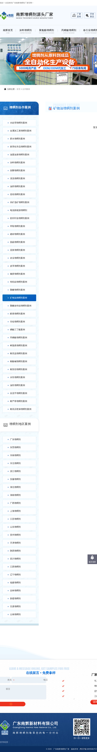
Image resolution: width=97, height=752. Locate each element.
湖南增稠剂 (15, 495)
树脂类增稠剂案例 (18, 345)
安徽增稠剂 (15, 479)
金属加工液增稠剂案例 (20, 131)
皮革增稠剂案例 (17, 266)
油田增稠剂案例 (17, 186)
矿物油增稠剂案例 (18, 298)
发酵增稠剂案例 (17, 170)
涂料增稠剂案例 (17, 162)
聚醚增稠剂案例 (17, 290)
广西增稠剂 (15, 503)
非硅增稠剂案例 (17, 321)
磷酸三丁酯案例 (17, 329)
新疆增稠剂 (15, 598)
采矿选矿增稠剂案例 (19, 202)
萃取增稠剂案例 (17, 226)
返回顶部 (92, 562)
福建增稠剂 (15, 582)
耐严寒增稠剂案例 (18, 401)
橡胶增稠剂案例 (17, 274)
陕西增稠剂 (15, 551)
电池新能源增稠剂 (18, 210)
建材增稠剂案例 (17, 234)
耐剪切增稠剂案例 (18, 369)
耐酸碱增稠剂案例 (18, 361)
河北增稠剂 (15, 463)
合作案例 (26, 89)
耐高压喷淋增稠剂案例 (20, 409)
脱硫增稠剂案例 (17, 242)
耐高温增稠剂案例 (18, 353)
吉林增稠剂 (15, 590)
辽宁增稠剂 (15, 574)
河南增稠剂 (15, 455)
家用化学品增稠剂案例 (20, 146)
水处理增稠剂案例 (18, 123)
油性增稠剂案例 (17, 385)
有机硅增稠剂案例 (18, 282)
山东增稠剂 (15, 527)
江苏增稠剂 (15, 519)
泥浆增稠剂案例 (17, 250)
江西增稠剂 (15, 566)
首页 (18, 89)
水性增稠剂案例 (17, 377)
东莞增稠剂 (15, 447)
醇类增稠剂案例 (17, 313)
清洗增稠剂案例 (17, 178)
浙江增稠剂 (15, 471)
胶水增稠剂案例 (17, 138)
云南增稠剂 (15, 614)
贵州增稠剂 (15, 535)
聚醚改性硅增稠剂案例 (20, 306)
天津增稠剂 (15, 543)
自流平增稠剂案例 (18, 393)
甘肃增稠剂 (15, 606)
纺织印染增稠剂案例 (19, 218)
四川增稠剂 (15, 559)
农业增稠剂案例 (17, 258)
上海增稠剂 (15, 511)
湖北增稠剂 (15, 487)
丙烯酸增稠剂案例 (18, 337)
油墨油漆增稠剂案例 (19, 154)
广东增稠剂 (15, 439)
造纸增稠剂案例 (17, 194)
